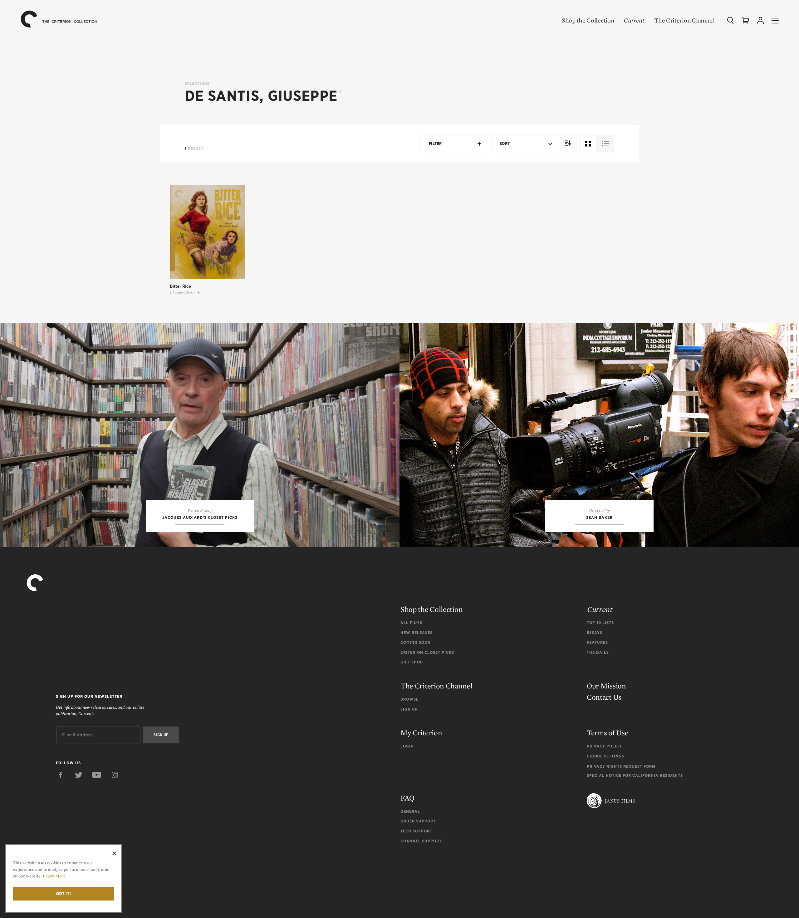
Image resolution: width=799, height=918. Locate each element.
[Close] (114, 853)
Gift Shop (411, 662)
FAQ (407, 798)
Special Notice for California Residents (635, 775)
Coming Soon (415, 642)
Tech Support (416, 831)
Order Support (418, 821)
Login (407, 746)
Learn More (54, 876)
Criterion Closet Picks (427, 652)
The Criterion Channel (684, 20)
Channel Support (421, 841)
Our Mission (606, 686)
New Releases (416, 632)
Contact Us (604, 697)
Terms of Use (607, 732)
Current (634, 20)
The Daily (598, 652)
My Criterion (421, 732)
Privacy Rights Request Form (621, 766)
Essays (594, 632)
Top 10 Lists (600, 622)
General (410, 811)
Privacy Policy (604, 746)
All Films (411, 622)
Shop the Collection (588, 20)
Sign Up (409, 709)
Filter (435, 143)
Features (597, 642)
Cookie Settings (605, 756)
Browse (409, 699)
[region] (63, 878)
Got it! (63, 893)
